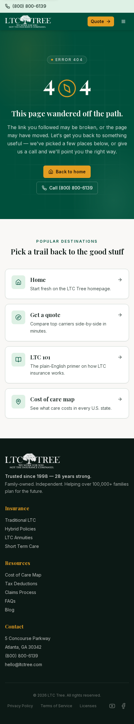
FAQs (10, 601)
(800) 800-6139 (21, 655)
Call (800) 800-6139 (71, 187)
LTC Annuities (19, 537)
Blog (9, 609)
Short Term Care (22, 546)
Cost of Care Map (23, 574)
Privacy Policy (20, 705)
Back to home (71, 171)
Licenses (88, 705)
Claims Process (20, 592)
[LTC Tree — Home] (28, 21)
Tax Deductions (21, 583)
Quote (97, 21)
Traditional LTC (20, 520)
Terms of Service (56, 705)
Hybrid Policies (20, 528)
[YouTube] (112, 706)
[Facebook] (123, 706)
